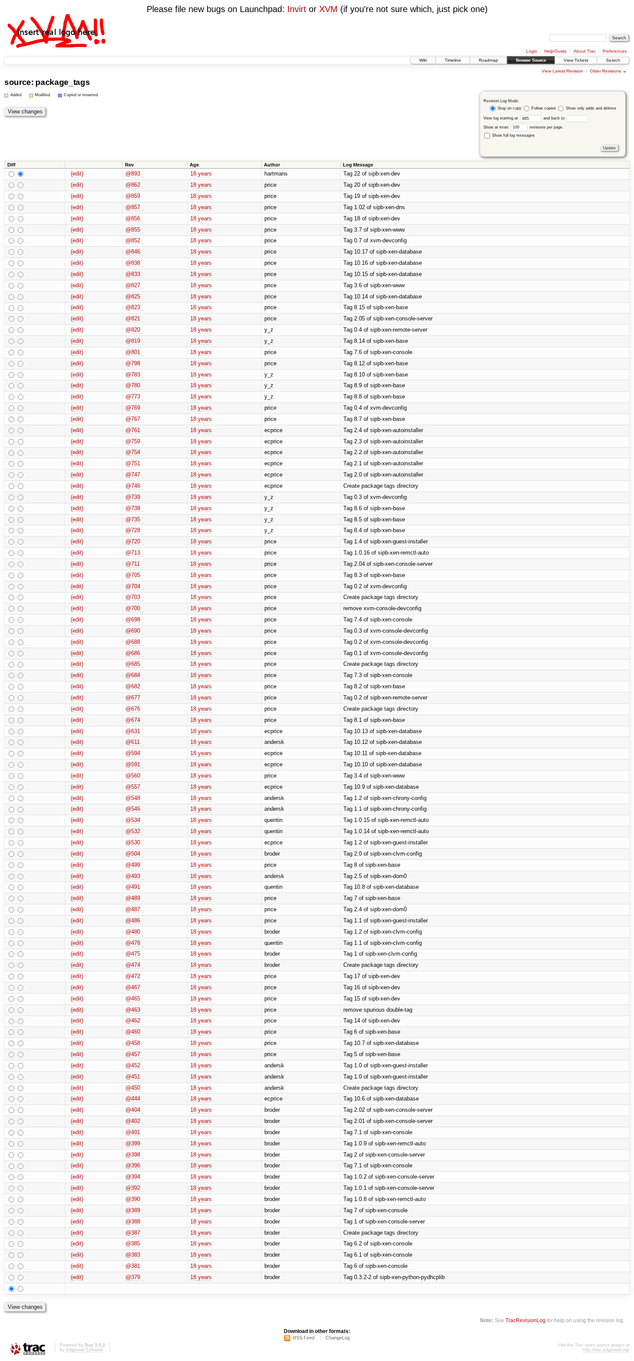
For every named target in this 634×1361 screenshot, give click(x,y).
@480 (133, 931)
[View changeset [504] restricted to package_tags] (143, 853)
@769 (133, 408)
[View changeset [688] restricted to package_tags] (143, 642)
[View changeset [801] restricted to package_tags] (143, 352)
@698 (133, 619)
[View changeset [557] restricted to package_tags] (143, 787)
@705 (133, 575)
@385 (133, 1243)
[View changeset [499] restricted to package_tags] (143, 865)
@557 (133, 787)
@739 (133, 497)
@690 (133, 630)
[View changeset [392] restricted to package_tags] (143, 1188)
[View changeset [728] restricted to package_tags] (143, 530)
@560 (133, 775)
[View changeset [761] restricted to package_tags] (143, 430)
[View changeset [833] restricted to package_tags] (143, 274)
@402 (133, 1121)
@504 (133, 853)
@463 (133, 1010)
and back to (554, 118)
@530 (133, 842)
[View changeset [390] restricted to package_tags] (143, 1199)
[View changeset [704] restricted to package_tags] (143, 586)
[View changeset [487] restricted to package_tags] (143, 909)
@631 (133, 731)
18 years (201, 173)
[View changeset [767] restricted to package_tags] (143, 419)
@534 (133, 820)
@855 (133, 229)
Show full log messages (513, 135)
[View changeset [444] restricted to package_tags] (143, 1098)
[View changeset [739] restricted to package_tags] (143, 497)
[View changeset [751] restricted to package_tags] (143, 463)
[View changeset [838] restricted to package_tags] (143, 263)
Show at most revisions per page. (523, 127)
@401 (133, 1132)
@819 (133, 341)
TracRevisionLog (525, 1320)
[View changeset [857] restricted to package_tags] (143, 207)
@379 (133, 1277)
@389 (133, 1210)
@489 (133, 898)
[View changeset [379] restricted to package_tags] (143, 1277)
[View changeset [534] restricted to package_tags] (143, 820)
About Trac (585, 51)
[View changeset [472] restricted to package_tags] (143, 976)
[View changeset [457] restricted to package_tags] (143, 1054)
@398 (133, 1154)
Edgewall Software (84, 1349)
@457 (133, 1054)
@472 (133, 976)
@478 (133, 943)
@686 (133, 653)
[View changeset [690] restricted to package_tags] (143, 630)
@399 (133, 1143)
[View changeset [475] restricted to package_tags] (143, 953)
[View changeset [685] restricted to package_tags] (143, 664)
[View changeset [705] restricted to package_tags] (143, 575)
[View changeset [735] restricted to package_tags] (143, 519)
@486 (133, 920)
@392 (133, 1188)
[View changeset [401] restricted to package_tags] (143, 1132)
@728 (133, 530)
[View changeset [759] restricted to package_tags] (143, 441)
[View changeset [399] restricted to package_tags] (143, 1143)
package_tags (62, 82)
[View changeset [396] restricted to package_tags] (143, 1165)
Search (613, 60)
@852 (133, 240)
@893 (133, 173)
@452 (133, 1065)
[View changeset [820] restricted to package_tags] (143, 329)
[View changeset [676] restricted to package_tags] (143, 709)
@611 (133, 742)
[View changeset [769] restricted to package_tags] (143, 408)
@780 (133, 385)
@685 (133, 664)
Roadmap (488, 60)
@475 (133, 953)
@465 (133, 998)
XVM (328, 9)
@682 (133, 686)
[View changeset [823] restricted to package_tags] (143, 307)
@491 (133, 887)
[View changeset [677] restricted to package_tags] (143, 697)
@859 (133, 196)
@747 (133, 474)
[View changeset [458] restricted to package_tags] (143, 1043)
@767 (133, 419)
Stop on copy (509, 108)
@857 (133, 207)
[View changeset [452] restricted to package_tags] (143, 1065)
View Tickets (576, 60)
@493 (133, 876)
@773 (133, 396)
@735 (133, 519)
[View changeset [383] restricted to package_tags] (143, 1254)
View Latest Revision (562, 71)
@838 (133, 263)
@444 (133, 1098)
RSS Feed (303, 1337)
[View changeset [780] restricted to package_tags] (143, 385)
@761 (133, 430)
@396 (133, 1165)
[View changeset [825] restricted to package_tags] (143, 296)
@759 (133, 441)
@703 (133, 597)
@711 (133, 564)
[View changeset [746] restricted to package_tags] (143, 486)
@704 (133, 586)
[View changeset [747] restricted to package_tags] (143, 474)
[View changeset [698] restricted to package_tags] (143, 619)
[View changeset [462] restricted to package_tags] (143, 1020)
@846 (133, 251)
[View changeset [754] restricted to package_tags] (143, 452)
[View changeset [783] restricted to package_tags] (143, 374)
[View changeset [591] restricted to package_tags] (143, 764)
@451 (133, 1076)
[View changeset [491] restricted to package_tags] (143, 887)
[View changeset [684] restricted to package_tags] (143, 675)
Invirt (296, 9)
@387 (133, 1232)
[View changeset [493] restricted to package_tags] (143, 876)
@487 (133, 909)
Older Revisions (605, 71)
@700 (133, 608)
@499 (133, 865)
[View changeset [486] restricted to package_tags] (143, 920)
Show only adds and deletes (590, 108)
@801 (133, 352)
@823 (133, 307)
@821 (133, 318)
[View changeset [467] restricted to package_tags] (143, 987)
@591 (133, 764)
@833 (133, 274)
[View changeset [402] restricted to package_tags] (143, 1121)
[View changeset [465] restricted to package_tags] (143, 998)
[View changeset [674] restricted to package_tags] (143, 720)
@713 (133, 552)
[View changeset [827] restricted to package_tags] (143, 285)
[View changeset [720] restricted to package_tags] (143, 541)
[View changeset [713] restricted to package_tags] (143, 552)
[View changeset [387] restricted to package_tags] (143, 1232)
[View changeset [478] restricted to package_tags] (143, 943)
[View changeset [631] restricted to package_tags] (143, 731)
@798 (133, 363)
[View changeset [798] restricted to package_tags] (143, 363)
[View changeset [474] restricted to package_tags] (143, 965)
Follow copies (543, 108)
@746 (133, 486)
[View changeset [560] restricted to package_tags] (143, 775)
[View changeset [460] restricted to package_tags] (143, 1032)
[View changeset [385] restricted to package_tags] (143, 1243)
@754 (133, 452)
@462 (133, 1020)
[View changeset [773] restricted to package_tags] (143, 396)
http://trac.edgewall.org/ (606, 1349)
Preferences (615, 51)
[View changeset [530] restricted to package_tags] (143, 842)
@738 (133, 508)
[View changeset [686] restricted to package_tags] (143, 653)
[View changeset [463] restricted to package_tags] (143, 1010)
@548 (133, 798)
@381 (133, 1266)
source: (19, 82)
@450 (133, 1088)
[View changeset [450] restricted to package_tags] (143, 1088)
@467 (133, 987)
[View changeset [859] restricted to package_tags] (143, 196)
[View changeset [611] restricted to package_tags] (142, 742)
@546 (133, 809)
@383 (133, 1254)
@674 (133, 720)
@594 (133, 753)
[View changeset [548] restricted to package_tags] (143, 798)
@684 (133, 675)
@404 (133, 1110)
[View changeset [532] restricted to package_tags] (143, 831)
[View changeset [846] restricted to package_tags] (143, 251)
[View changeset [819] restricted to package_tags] (143, 341)
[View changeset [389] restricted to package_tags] (143, 1210)
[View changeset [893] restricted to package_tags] (143, 173)
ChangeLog (338, 1337)
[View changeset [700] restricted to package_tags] (143, 608)
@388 (133, 1221)
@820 (133, 329)
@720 (133, 541)
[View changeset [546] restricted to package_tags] (143, 809)
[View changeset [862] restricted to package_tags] (143, 185)
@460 (133, 1032)
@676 (133, 709)
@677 (133, 697)
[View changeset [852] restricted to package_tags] (143, 240)
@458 (133, 1043)
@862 (133, 185)
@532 (133, 831)
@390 (133, 1199)
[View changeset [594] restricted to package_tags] (143, 753)
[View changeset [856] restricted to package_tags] (143, 218)
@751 (133, 463)
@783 (133, 374)
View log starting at (501, 118)
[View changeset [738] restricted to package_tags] (143, 508)
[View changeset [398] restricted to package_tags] (143, 1154)
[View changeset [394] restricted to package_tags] (143, 1176)
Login (531, 51)
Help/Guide (555, 51)
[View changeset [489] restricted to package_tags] (143, 898)
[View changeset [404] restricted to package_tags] (143, 1110)
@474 (133, 965)
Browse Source (531, 60)
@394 (133, 1176)
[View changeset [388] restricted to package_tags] (143, 1221)
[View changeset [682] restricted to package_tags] (143, 686)
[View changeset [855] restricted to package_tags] (143, 229)
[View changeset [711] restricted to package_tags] (142, 564)
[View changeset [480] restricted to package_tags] (143, 931)
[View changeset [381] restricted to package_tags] (143, 1266)
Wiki (423, 60)
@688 (133, 642)
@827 (133, 285)
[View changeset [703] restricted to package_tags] (143, 597)
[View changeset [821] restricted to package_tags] (143, 318)
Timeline (453, 60)
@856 (133, 218)
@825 (133, 296)
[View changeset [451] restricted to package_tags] (143, 1076)
